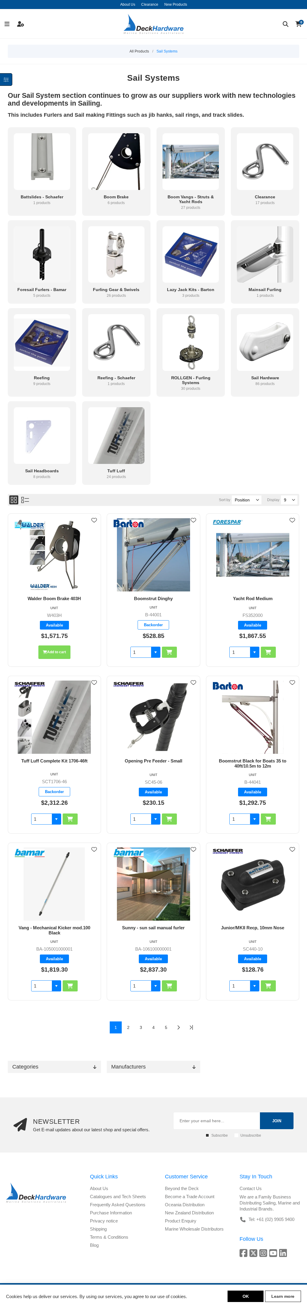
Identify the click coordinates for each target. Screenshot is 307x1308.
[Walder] (30, 525)
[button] (155, 652)
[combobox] (141, 652)
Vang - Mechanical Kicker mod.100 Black (54, 930)
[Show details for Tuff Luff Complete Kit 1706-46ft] (54, 717)
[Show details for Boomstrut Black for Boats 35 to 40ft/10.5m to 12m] (252, 717)
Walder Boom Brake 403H (54, 598)
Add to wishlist (94, 520)
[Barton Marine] (129, 524)
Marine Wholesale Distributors (194, 1228)
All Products (139, 51)
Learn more (282, 1296)
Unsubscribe (250, 1135)
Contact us (251, 1188)
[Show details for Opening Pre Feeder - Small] (153, 717)
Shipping (98, 1228)
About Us (99, 1188)
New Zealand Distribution (189, 1212)
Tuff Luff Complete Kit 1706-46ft (54, 760)
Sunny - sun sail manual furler (153, 927)
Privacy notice (104, 1220)
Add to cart (56, 652)
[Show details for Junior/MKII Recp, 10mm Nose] (252, 884)
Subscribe (219, 1135)
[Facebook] (244, 1253)
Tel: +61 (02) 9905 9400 (271, 1219)
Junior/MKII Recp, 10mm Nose (252, 927)
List (25, 499)
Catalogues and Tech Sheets (118, 1196)
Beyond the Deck (182, 1188)
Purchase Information (111, 1212)
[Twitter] (254, 1253)
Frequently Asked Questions (117, 1204)
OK (246, 1296)
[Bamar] (30, 853)
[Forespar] (228, 523)
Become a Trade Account (189, 1196)
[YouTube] (274, 1253)
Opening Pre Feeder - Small (153, 760)
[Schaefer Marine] (30, 685)
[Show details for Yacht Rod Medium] (252, 554)
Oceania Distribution (184, 1204)
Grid (13, 499)
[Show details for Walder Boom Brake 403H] (54, 554)
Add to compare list (94, 538)
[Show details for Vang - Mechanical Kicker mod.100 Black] (54, 884)
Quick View (94, 529)
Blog (94, 1245)
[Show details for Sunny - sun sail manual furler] (153, 884)
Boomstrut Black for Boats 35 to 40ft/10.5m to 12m (252, 763)
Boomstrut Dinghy (153, 598)
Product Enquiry (180, 1220)
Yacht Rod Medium (253, 598)
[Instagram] (264, 1253)
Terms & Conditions (109, 1237)
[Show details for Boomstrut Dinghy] (153, 554)
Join (276, 1121)
